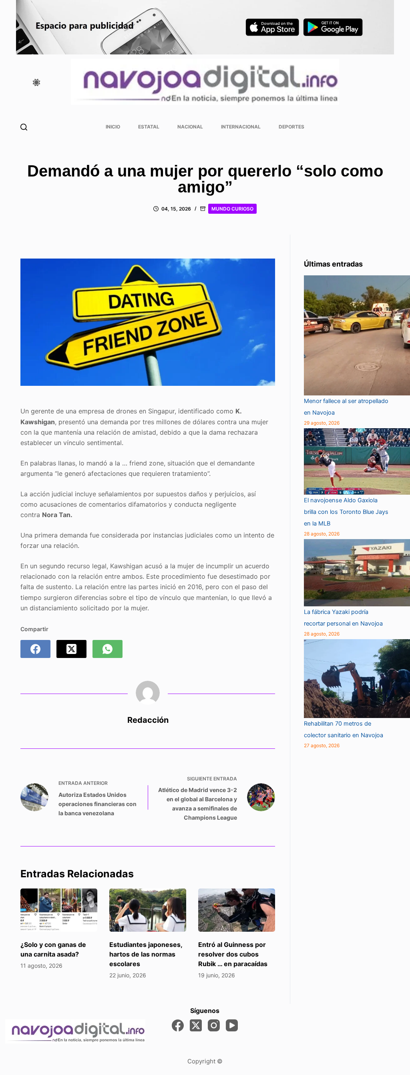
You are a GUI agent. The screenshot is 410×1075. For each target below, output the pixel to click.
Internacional (241, 127)
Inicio (113, 127)
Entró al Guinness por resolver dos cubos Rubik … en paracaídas (232, 954)
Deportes (291, 127)
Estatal (148, 127)
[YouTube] (232, 1025)
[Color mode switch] (36, 82)
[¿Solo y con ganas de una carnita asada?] (58, 910)
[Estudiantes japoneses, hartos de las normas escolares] (147, 910)
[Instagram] (214, 1025)
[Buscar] (23, 127)
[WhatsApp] (107, 649)
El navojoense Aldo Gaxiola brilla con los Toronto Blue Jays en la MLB (346, 512)
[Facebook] (35, 649)
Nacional (190, 127)
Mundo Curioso (232, 209)
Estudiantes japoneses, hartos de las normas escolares (145, 954)
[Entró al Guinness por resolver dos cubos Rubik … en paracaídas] (236, 910)
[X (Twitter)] (71, 649)
